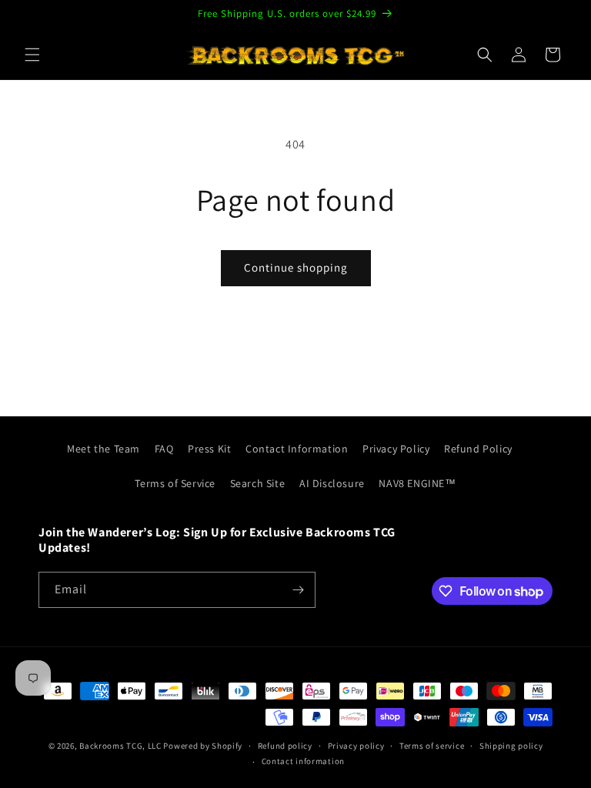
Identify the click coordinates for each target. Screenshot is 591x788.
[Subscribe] (298, 590)
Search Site (257, 483)
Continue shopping (296, 267)
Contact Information (296, 449)
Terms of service (431, 745)
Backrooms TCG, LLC (120, 745)
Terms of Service (175, 483)
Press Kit (209, 449)
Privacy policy (356, 745)
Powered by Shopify (202, 745)
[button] (32, 55)
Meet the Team (103, 449)
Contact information (303, 761)
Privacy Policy (395, 449)
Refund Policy (478, 449)
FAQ (164, 449)
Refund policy (285, 745)
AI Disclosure (332, 483)
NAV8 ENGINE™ (417, 483)
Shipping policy (511, 745)
